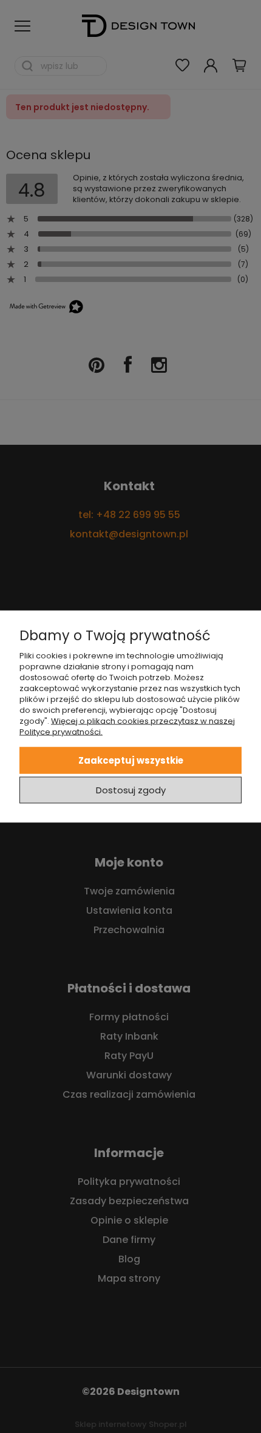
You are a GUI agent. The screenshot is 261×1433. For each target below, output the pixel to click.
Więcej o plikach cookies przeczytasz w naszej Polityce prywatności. (127, 726)
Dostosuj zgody (131, 789)
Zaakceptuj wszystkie (130, 759)
